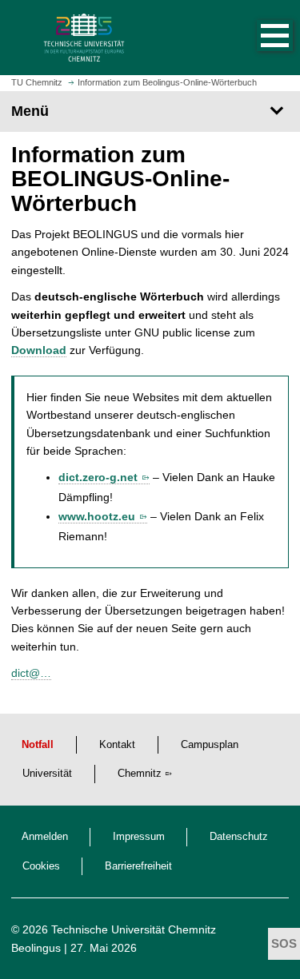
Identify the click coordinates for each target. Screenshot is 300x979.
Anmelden (45, 836)
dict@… (31, 673)
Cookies (41, 866)
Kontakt (117, 744)
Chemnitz (140, 773)
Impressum (139, 836)
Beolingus (36, 947)
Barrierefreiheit (138, 866)
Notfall (38, 744)
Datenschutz (239, 836)
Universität (47, 773)
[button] (258, 37)
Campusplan (209, 744)
